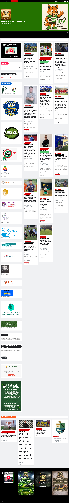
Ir (19, 67)
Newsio (20, 501)
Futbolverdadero (29, 64)
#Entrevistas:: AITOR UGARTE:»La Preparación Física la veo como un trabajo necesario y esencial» (45, 243)
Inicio (3, 33)
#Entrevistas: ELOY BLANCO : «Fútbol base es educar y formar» (61, 158)
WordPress (16, 501)
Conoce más (11, 375)
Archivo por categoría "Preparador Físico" (12, 40)
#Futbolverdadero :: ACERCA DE (8, 36)
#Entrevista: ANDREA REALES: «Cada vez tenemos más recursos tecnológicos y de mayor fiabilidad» (29, 60)
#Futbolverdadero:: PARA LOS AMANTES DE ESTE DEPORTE (48, 33)
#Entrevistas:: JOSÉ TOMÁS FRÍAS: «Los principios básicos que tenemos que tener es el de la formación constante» (30, 200)
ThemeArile (25, 501)
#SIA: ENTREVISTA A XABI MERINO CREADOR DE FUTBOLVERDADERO (41, 432)
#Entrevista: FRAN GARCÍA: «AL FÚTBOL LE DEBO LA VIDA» (8, 436)
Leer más (27, 76)
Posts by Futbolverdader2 (6, 77)
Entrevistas (32, 33)
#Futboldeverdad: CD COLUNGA (60, 438)
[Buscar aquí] (67, 32)
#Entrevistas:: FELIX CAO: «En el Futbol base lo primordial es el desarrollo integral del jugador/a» (61, 195)
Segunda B (18, 33)
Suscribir (4, 357)
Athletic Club (25, 33)
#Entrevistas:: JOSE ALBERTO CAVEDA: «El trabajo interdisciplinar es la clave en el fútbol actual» (30, 248)
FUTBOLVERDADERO (13, 21)
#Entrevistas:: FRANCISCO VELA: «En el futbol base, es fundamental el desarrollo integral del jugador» (45, 204)
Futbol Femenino (10, 33)
